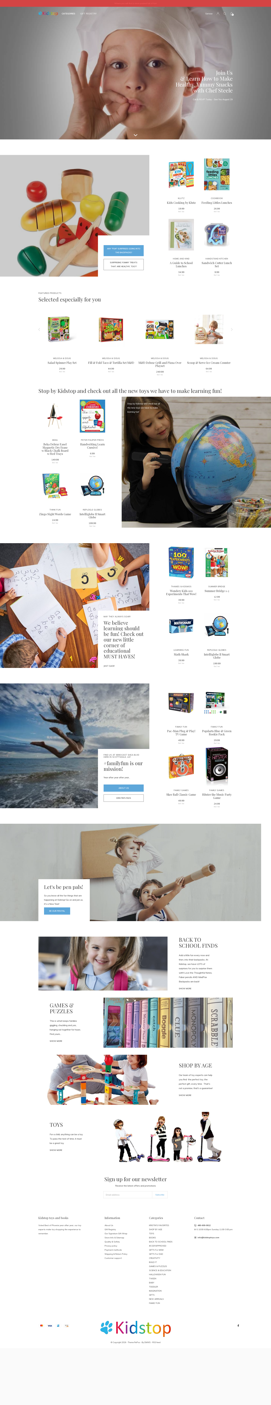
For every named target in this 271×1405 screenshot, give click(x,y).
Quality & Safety (112, 1241)
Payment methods (113, 1250)
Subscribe (159, 1194)
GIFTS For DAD (156, 1254)
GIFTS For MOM (156, 1250)
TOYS (151, 1233)
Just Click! (109, 666)
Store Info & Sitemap (114, 1237)
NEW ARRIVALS (156, 1299)
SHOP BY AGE (155, 1229)
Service (209, 13)
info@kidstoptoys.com (208, 1237)
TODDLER (153, 1286)
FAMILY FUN (154, 1303)
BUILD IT (153, 1262)
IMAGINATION (155, 1291)
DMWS (147, 1342)
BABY (151, 1282)
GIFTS (152, 1295)
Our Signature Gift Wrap (116, 1233)
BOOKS (152, 1237)
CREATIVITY (154, 1258)
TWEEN (152, 1278)
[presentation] (39, 329)
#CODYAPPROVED (157, 1246)
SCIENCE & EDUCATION (160, 1270)
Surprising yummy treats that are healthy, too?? (123, 264)
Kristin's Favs (123, 798)
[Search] (224, 13)
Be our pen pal (57, 911)
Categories (68, 13)
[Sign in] (218, 13)
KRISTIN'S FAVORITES (159, 1225)
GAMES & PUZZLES (158, 1266)
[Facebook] (238, 1326)
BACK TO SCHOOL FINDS (160, 1241)
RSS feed (156, 1342)
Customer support (113, 1258)
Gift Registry (88, 13)
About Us (124, 788)
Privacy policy (111, 1246)
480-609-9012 (204, 1225)
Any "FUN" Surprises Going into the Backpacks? (123, 250)
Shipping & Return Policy (116, 1254)
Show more (185, 988)
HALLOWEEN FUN (157, 1274)
